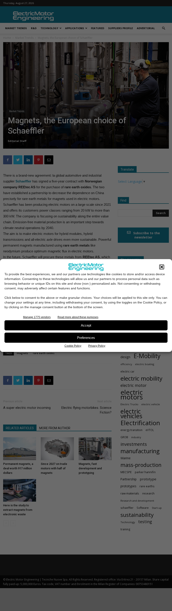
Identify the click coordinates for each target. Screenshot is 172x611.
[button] (161, 267)
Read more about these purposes (78, 317)
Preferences (86, 338)
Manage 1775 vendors (37, 317)
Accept (86, 325)
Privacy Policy (96, 345)
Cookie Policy (72, 345)
